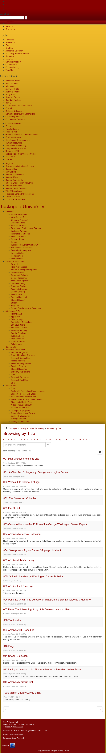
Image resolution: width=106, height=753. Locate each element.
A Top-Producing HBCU (21, 404)
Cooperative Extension (15, 119)
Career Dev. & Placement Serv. (19, 105)
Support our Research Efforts (23, 393)
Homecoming (17, 255)
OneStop (9, 48)
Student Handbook (14, 185)
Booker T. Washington (20, 415)
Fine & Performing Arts (21, 250)
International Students (20, 233)
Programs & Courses (15, 261)
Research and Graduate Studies (20, 166)
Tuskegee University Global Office (26, 244)
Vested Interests (18, 360)
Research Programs (20, 377)
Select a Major (17, 319)
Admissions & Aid (13, 311)
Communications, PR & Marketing (20, 113)
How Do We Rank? (19, 225)
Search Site (5, 13)
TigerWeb (10, 20)
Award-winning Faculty (21, 363)
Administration (12, 83)
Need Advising (17, 272)
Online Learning (18, 222)
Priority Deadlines (18, 333)
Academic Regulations (21, 280)
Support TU (11, 385)
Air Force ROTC (12, 89)
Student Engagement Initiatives (19, 182)
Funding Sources (18, 366)
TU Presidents (17, 258)
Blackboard (10, 42)
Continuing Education (15, 116)
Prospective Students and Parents (26, 228)
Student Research (19, 369)
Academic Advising (19, 330)
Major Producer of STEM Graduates (27, 399)
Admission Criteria (19, 327)
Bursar (8, 102)
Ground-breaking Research (23, 355)
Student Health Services (16, 188)
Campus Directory (13, 61)
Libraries (9, 59)
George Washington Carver (23, 413)
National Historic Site (20, 407)
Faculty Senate (12, 129)
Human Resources (14, 142)
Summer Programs (19, 352)
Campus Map (11, 64)
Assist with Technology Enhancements (27, 391)
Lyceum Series (17, 253)
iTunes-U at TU (12, 151)
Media (8, 23)
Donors (14, 242)
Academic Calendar (14, 50)
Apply (8, 1)
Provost (14, 264)
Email (8, 45)
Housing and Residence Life (18, 140)
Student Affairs (12, 177)
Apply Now (15, 316)
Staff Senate (11, 171)
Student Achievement (15, 174)
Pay (7, 9)
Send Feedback (18, 738)
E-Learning (10, 126)
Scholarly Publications (20, 371)
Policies (9, 159)
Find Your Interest (19, 266)
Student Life (11, 346)
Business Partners (19, 231)
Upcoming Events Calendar (17, 53)
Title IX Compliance (14, 191)
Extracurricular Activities (21, 247)
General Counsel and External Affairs (22, 134)
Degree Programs (19, 277)
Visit (7, 7)
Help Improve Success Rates (23, 396)
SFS (13, 382)
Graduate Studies (13, 137)
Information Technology (16, 145)
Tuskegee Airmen (18, 418)
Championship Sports (20, 410)
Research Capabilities (20, 357)
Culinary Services (13, 123)
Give (8, 4)
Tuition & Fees (17, 335)
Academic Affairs (13, 80)
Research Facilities (19, 380)
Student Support (18, 300)
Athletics (9, 26)
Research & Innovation (15, 349)
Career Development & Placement (26, 308)
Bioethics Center (13, 97)
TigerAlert (10, 70)
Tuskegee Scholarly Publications (20, 193)
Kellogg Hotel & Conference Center (21, 153)
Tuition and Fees (13, 196)
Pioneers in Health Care (21, 402)
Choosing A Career (19, 219)
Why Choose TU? (18, 217)
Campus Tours (17, 239)
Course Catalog (12, 67)
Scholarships (11, 169)
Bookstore (10, 56)
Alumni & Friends (13, 91)
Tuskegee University (22, 206)
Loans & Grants (18, 341)
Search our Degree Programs (24, 269)
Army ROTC (11, 94)
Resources (10, 29)
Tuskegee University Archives (60, 751)
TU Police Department (15, 199)
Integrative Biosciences (16, 148)
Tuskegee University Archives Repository (26, 428)
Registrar (10, 163)
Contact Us (7, 738)
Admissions (10, 86)
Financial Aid (11, 131)
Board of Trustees (13, 100)
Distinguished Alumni (20, 421)
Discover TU (11, 211)
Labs (13, 374)
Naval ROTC (11, 156)
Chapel (9, 108)
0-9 (4, 439)
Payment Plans (17, 338)
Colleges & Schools (14, 111)
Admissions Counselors (21, 322)
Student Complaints (14, 180)
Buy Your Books (18, 324)
